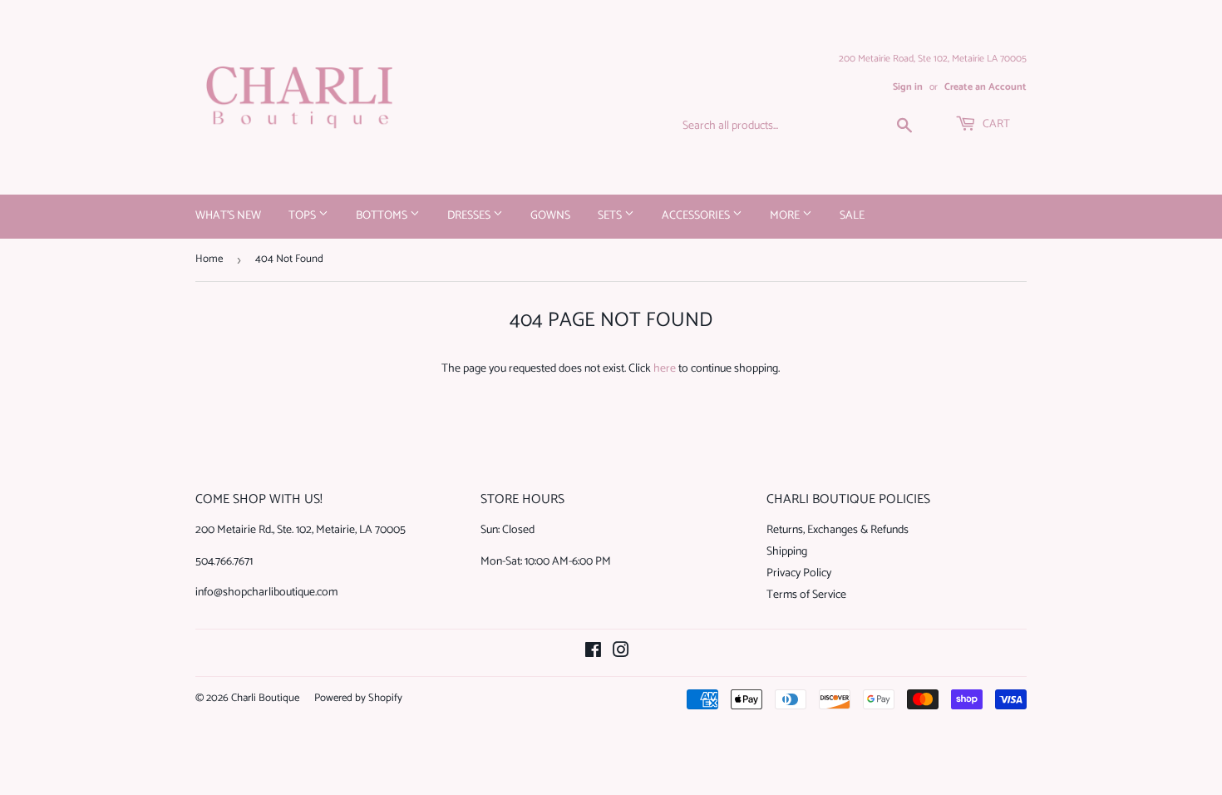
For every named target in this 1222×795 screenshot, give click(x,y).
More (786, 215)
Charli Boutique (265, 698)
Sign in (908, 87)
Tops (303, 215)
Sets (611, 215)
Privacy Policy (798, 573)
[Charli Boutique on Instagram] (621, 653)
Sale (852, 215)
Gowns (550, 215)
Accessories (697, 215)
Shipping (786, 551)
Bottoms (383, 215)
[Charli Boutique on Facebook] (593, 653)
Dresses (470, 215)
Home (209, 259)
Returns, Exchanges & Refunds (837, 530)
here (664, 368)
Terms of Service (806, 595)
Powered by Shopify (358, 698)
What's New (228, 215)
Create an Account (985, 87)
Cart (995, 124)
